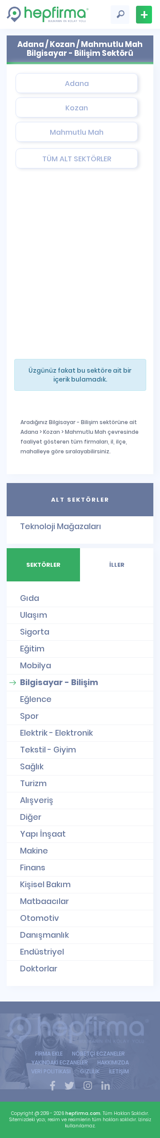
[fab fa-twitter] (69, 1086)
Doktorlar (38, 968)
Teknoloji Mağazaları (60, 526)
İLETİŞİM (119, 1071)
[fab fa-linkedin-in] (105, 1086)
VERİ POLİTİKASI (51, 1071)
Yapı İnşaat (43, 833)
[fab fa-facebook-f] (52, 1086)
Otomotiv (39, 918)
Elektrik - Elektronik (56, 732)
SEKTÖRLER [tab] (43, 565)
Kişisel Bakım (45, 884)
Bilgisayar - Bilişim (59, 682)
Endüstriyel (42, 951)
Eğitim (32, 648)
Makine (34, 850)
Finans (32, 867)
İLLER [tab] (116, 565)
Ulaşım (33, 614)
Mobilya (35, 665)
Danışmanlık (44, 934)
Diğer (30, 816)
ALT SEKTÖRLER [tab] (80, 499)
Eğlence (36, 699)
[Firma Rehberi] (80, 1029)
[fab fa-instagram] (88, 1086)
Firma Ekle (144, 14)
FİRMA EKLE (49, 1053)
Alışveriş (36, 800)
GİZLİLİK (90, 1071)
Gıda (29, 598)
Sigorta (34, 631)
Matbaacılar (44, 901)
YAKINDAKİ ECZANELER (60, 1062)
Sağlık (32, 766)
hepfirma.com (82, 1113)
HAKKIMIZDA (113, 1062)
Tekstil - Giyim (48, 749)
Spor (29, 715)
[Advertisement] (80, 266)
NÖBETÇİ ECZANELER (98, 1053)
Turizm (33, 783)
